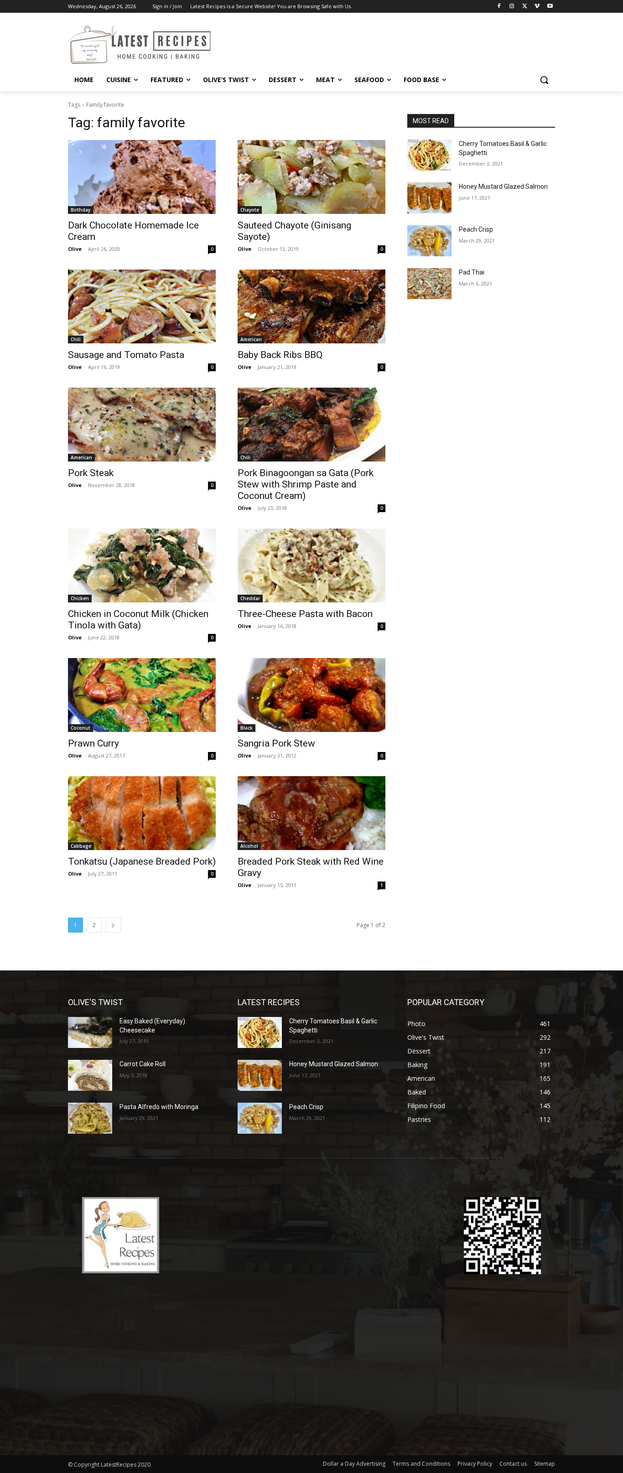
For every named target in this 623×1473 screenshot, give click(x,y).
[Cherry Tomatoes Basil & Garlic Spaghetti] (429, 155)
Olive (75, 248)
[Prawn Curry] (142, 695)
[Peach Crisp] (429, 240)
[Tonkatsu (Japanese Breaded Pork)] (142, 813)
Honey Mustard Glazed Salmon (503, 186)
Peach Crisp (476, 229)
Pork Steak (91, 472)
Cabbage (81, 846)
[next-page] (113, 925)
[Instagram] (512, 6)
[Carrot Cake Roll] (90, 1075)
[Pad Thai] (429, 283)
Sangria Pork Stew (276, 743)
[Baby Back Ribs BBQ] (311, 306)
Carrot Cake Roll (142, 1064)
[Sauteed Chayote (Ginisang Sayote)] (311, 177)
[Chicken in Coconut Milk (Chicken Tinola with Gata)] (142, 565)
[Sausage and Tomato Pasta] (142, 306)
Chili (76, 339)
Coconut (80, 728)
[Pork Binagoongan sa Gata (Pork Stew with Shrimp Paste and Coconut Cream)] (311, 425)
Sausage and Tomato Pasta (126, 354)
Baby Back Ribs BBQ (280, 354)
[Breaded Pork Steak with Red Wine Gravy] (311, 813)
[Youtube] (550, 6)
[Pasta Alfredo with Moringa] (90, 1118)
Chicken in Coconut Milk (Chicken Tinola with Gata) (138, 619)
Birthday (80, 210)
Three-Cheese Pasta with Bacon (305, 613)
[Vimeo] (537, 6)
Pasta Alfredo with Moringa (158, 1106)
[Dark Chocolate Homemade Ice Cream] (142, 177)
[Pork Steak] (142, 425)
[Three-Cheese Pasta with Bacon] (311, 565)
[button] (544, 80)
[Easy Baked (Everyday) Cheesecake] (90, 1032)
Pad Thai (471, 272)
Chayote (249, 210)
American (251, 339)
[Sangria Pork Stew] (311, 695)
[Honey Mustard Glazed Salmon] (429, 197)
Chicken (80, 598)
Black (246, 728)
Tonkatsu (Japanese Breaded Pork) (142, 861)
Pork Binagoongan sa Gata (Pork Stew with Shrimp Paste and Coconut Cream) (306, 484)
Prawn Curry (93, 743)
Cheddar (250, 598)
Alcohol (249, 846)
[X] (524, 6)
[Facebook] (499, 6)
